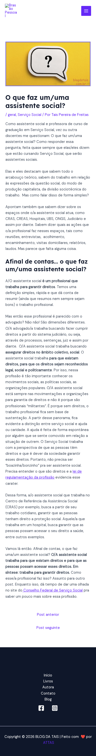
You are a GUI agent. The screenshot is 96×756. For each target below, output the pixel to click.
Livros (48, 681)
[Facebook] (41, 708)
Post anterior (48, 614)
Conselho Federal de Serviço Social (52, 590)
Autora (48, 687)
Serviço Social (29, 114)
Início (48, 675)
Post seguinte (48, 627)
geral (12, 114)
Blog (48, 699)
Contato (48, 693)
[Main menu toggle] (86, 11)
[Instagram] (55, 708)
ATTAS (48, 742)
